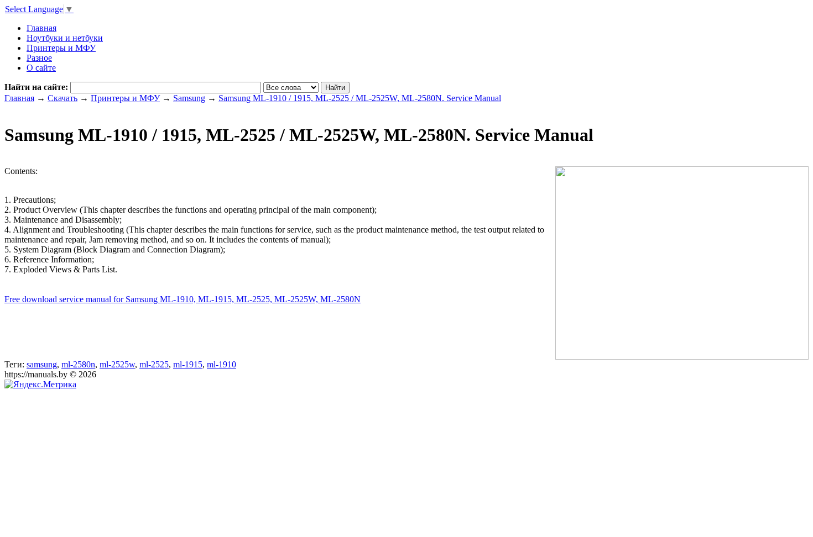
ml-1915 (187, 364)
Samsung (189, 98)
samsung (42, 364)
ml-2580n (78, 364)
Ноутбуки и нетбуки (65, 38)
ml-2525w (117, 364)
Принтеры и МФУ (61, 47)
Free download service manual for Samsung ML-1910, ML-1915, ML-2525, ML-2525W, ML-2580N (182, 299)
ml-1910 (221, 364)
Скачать (62, 98)
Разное (39, 57)
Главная (19, 98)
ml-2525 (154, 364)
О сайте (41, 67)
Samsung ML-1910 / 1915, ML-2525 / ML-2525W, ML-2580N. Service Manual (359, 98)
